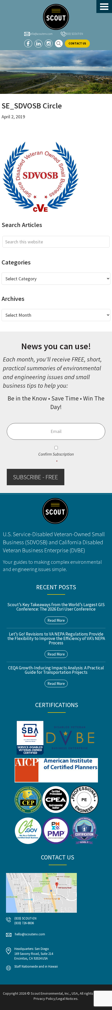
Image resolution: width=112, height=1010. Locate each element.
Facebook (28, 44)
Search (59, 44)
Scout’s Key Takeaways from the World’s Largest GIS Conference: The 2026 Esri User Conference (56, 607)
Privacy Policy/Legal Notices (56, 998)
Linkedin (38, 44)
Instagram (49, 44)
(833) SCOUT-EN (74, 34)
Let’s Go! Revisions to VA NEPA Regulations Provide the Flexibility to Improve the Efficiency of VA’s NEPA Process (56, 638)
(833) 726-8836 (24, 923)
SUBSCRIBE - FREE (35, 477)
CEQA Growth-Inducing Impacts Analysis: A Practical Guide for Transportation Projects (56, 670)
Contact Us (77, 43)
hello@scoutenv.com (41, 34)
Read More (56, 620)
